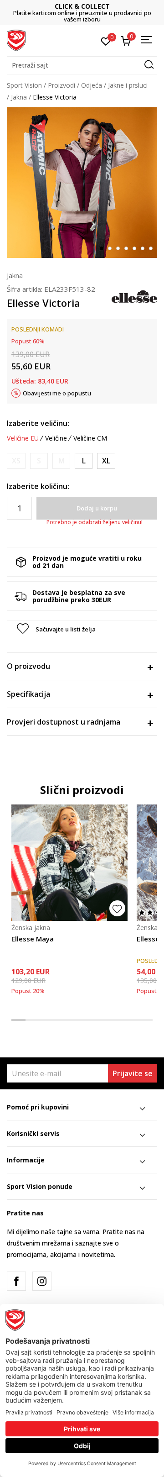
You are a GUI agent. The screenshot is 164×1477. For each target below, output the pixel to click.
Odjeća (91, 85)
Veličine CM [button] (90, 438)
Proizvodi (61, 85)
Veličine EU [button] (23, 438)
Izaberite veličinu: (38, 423)
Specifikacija (28, 694)
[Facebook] (16, 1281)
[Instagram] (42, 1281)
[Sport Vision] (16, 40)
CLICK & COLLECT (49, 6)
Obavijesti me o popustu (57, 393)
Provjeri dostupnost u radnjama (63, 722)
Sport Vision (24, 85)
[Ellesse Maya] (69, 862)
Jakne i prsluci (128, 85)
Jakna (19, 97)
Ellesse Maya (32, 938)
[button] (82, 65)
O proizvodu (28, 666)
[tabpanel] (82, 182)
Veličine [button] (56, 438)
